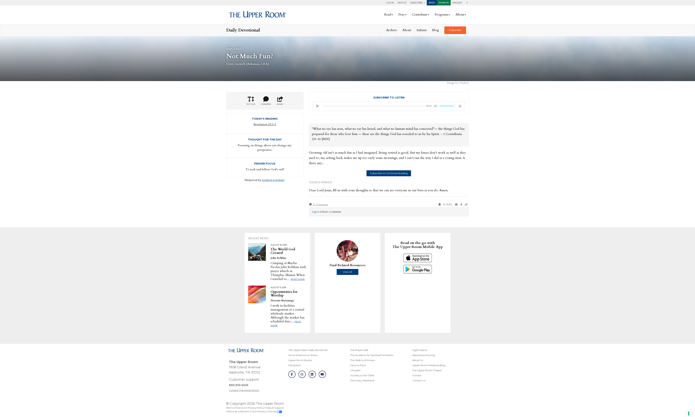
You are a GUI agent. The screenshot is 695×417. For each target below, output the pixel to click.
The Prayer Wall (359, 350)
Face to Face (358, 365)
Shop (432, 2)
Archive (391, 30)
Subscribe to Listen (389, 97)
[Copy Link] (466, 204)
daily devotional (307, 350)
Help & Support (275, 407)
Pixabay (464, 83)
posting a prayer (273, 180)
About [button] (459, 14)
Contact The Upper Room (244, 390)
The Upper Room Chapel (427, 370)
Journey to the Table (362, 375)
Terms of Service (236, 407)
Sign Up (402, 2)
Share (280, 104)
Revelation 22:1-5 (265, 124)
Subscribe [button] (416, 2)
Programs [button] (441, 14)
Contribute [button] (419, 14)
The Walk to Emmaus (362, 360)
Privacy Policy (256, 407)
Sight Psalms (419, 350)
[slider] (373, 106)
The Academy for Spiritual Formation (371, 355)
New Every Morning (423, 355)
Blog (435, 30)
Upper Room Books (300, 360)
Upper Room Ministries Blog (428, 365)
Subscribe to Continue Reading (389, 173)
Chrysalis (355, 370)
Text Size (250, 104)
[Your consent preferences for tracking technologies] (688, 413)
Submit (422, 30)
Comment (266, 104)
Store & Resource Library (302, 355)
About (406, 30)
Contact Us (418, 380)
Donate (444, 2)
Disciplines (294, 365)
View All (347, 271)
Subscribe (455, 30)
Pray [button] (401, 14)
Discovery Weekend (362, 380)
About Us (417, 360)
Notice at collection (237, 411)
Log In (390, 2)
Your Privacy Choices (264, 411)
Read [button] (387, 14)
